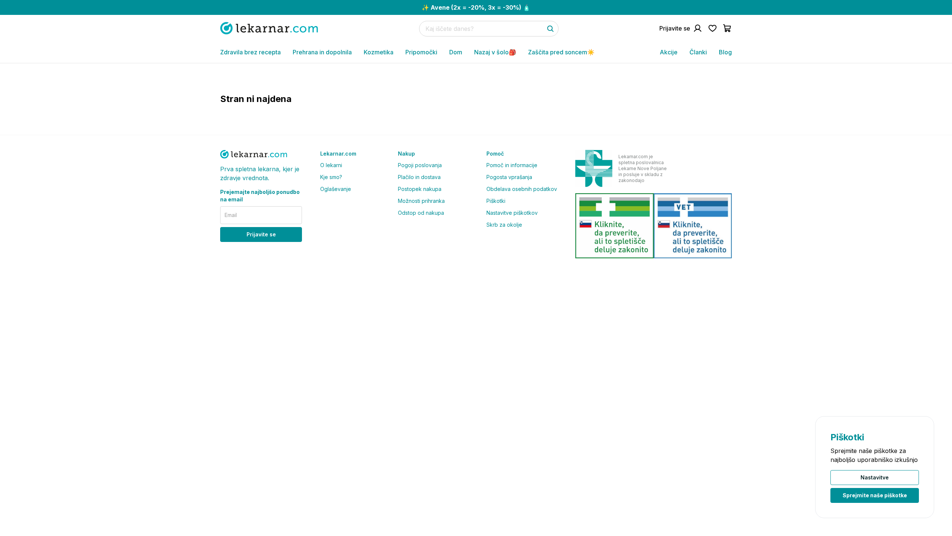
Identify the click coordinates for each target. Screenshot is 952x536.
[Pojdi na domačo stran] (269, 28)
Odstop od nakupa (421, 213)
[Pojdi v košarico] (727, 28)
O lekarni (331, 165)
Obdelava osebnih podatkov (521, 189)
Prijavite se (261, 234)
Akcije (669, 52)
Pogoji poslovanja (420, 165)
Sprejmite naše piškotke (875, 495)
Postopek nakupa (419, 189)
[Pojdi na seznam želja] (712, 28)
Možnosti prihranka (421, 201)
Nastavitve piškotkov (512, 213)
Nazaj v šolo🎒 (495, 52)
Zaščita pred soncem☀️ (561, 52)
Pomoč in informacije (511, 165)
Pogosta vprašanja (509, 177)
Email (231, 215)
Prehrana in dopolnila (322, 52)
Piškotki (495, 201)
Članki (698, 52)
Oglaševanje (335, 189)
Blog (725, 52)
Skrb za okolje (504, 224)
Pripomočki (421, 52)
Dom (455, 52)
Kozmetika (378, 52)
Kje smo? (331, 177)
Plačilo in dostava (419, 177)
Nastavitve (875, 477)
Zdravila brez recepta (250, 52)
